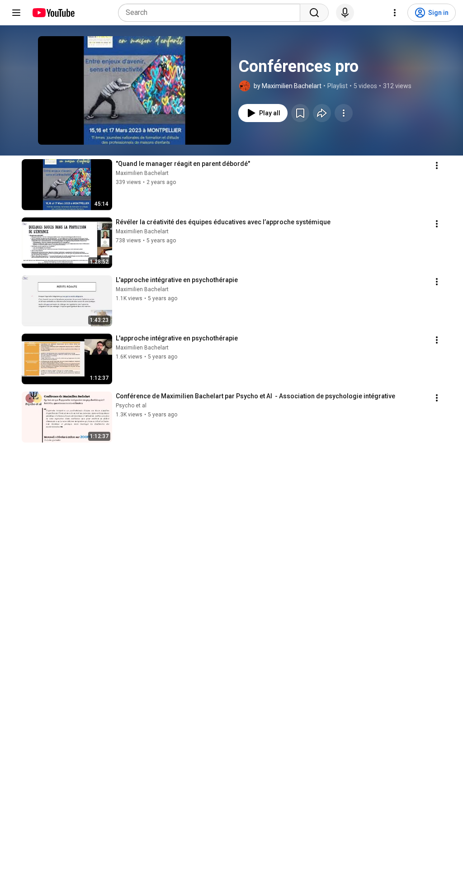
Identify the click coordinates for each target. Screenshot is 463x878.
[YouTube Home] (53, 12)
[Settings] (394, 12)
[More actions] (344, 113)
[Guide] (16, 12)
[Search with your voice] (345, 13)
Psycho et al (131, 405)
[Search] (314, 13)
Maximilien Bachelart (142, 173)
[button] (134, 90)
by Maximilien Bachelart (287, 86)
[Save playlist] (300, 113)
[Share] (322, 113)
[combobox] (212, 12)
